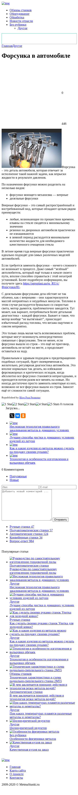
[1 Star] (7, 404)
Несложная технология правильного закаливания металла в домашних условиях (39, 428)
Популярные (18, 476)
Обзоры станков (21, 10)
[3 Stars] (30, 404)
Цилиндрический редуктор (28, 728)
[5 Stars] (53, 404)
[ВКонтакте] (17, 415)
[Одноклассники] (23, 415)
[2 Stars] (18, 404)
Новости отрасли (21, 21)
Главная (7, 46)
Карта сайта (18, 770)
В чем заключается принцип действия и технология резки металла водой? (37, 697)
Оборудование (19, 13)
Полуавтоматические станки (29, 565)
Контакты (16, 777)
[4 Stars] (42, 404)
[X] (12, 415)
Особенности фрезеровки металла (33, 738)
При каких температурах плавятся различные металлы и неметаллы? (41, 715)
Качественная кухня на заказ (29, 749)
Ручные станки (20, 619)
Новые (14, 480)
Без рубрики (18, 24)
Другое (22, 28)
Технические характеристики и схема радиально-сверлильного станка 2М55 (36, 679)
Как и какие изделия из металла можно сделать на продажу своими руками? (42, 450)
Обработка (17, 17)
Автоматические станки (26, 692)
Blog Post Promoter (29, 397)
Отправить (60, 519)
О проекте (17, 774)
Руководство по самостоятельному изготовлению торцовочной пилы (33, 570)
